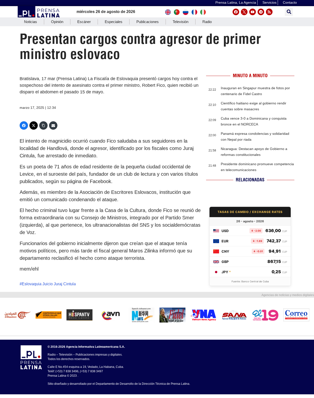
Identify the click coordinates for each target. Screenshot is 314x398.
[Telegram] (261, 12)
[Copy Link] (43, 125)
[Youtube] (252, 12)
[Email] (53, 125)
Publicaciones (147, 22)
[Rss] (269, 12)
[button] (289, 12)
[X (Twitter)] (33, 125)
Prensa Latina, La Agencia (235, 2)
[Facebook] (236, 12)
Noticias (30, 22)
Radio (207, 22)
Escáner (84, 22)
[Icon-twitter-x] (244, 12)
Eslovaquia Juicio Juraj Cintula (49, 284)
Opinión (57, 22)
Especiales (113, 22)
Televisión (180, 22)
